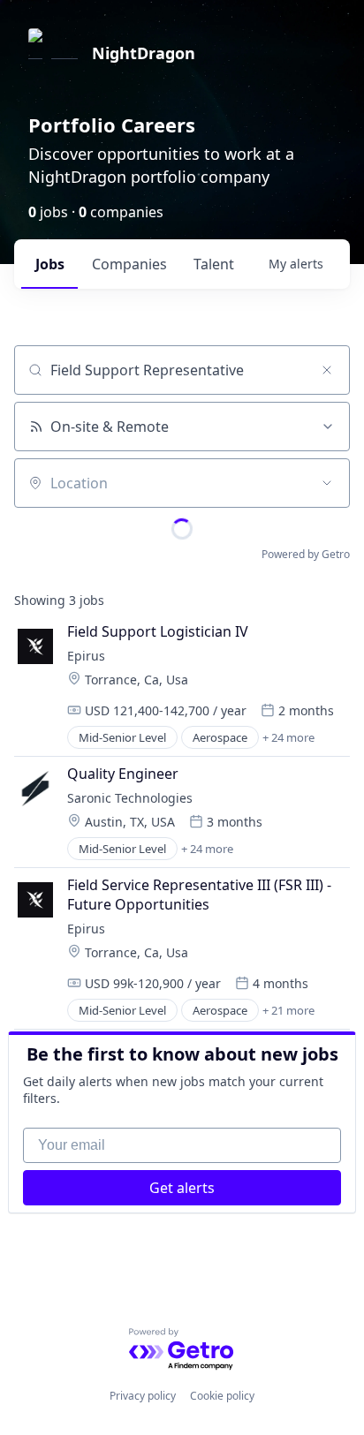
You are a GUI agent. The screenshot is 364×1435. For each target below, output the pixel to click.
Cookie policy (222, 1395)
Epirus (86, 655)
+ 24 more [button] (288, 737)
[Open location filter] (326, 483)
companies (129, 264)
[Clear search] (326, 370)
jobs (49, 264)
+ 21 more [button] (288, 1010)
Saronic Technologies (130, 797)
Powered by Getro (306, 554)
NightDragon (143, 53)
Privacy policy (143, 1395)
